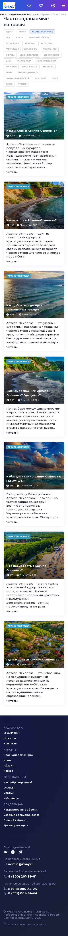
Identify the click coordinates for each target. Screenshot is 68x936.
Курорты (10, 749)
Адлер (9, 32)
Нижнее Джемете (28, 72)
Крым (7, 760)
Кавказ (8, 770)
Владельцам (13, 804)
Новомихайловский (17, 78)
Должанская (51, 55)
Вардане (29, 43)
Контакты (10, 743)
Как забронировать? (18, 782)
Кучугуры (11, 67)
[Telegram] (20, 852)
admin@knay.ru (21, 864)
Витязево (46, 43)
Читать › (12, 172)
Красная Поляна (46, 61)
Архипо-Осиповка (42, 32)
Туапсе (22, 84)
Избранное (11, 798)
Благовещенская (39, 37)
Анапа (22, 32)
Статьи (9, 793)
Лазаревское (30, 67)
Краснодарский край (19, 755)
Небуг (9, 72)
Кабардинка (24, 61)
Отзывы (9, 787)
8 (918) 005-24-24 (22, 889)
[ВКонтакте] (6, 852)
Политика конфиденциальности (25, 924)
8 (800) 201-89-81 (22, 876)
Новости (10, 738)
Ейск (8, 61)
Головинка (30, 49)
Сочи (55, 78)
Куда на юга (13, 727)
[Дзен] (13, 852)
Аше (8, 37)
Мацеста (48, 67)
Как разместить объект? (21, 809)
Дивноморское (29, 55)
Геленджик (12, 49)
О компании (12, 733)
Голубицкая (50, 49)
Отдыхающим (15, 777)
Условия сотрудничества (22, 815)
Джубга (10, 55)
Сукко (9, 84)
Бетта (19, 37)
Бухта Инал (12, 43)
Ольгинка (40, 78)
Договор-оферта (16, 825)
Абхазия (9, 765)
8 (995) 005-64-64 (23, 893)
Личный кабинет (15, 820)
